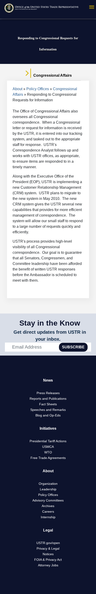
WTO (48, 452)
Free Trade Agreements (48, 458)
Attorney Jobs (48, 565)
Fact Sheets (48, 404)
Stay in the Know (49, 323)
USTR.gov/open (48, 543)
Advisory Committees (48, 500)
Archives (48, 506)
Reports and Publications (48, 398)
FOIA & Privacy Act (48, 559)
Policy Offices (37, 89)
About (17, 89)
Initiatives (48, 428)
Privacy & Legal (48, 548)
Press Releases (48, 393)
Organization (48, 483)
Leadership (48, 489)
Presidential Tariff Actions (48, 441)
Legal (48, 530)
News (48, 380)
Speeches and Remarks (48, 410)
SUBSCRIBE (73, 347)
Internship (48, 517)
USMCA (48, 447)
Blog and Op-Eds (48, 415)
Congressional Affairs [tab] (52, 75)
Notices (48, 554)
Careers (48, 511)
